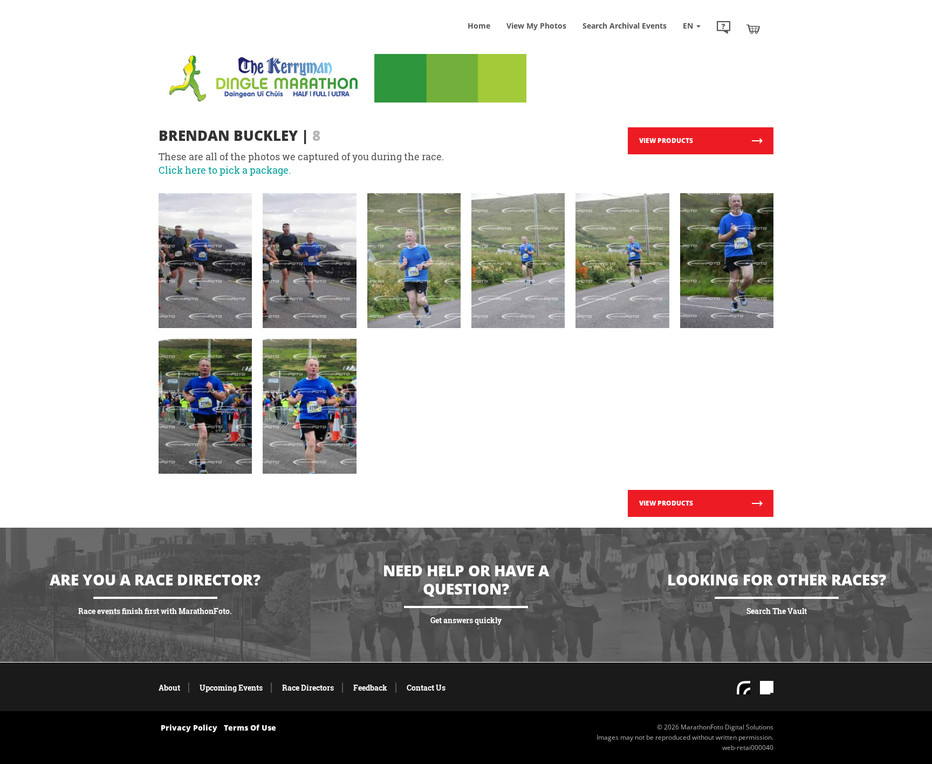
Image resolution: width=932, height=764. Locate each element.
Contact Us (426, 688)
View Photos (536, 26)
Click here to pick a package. (225, 169)
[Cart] (753, 28)
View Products (666, 140)
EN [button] (689, 26)
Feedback (370, 688)
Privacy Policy (189, 727)
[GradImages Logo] (237, 40)
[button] (723, 28)
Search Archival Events (624, 26)
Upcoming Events (231, 688)
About (169, 688)
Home (479, 26)
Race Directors (308, 688)
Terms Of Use (250, 727)
